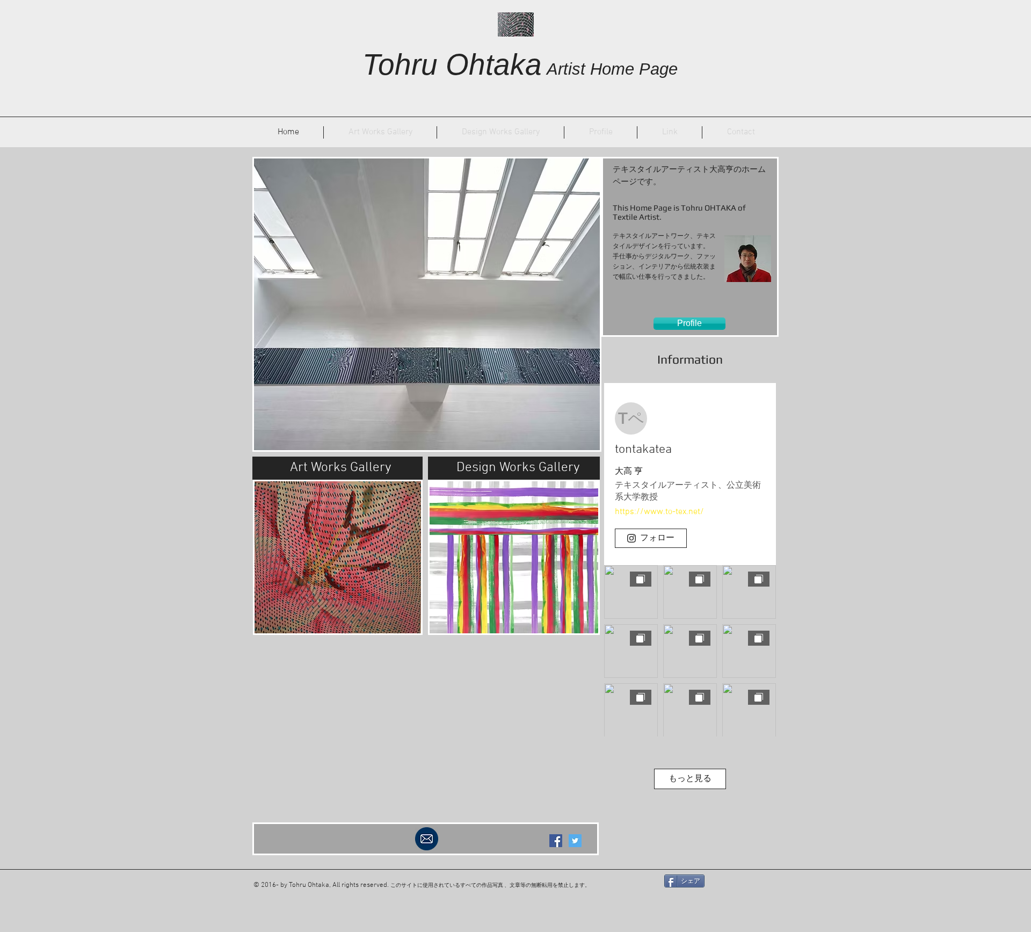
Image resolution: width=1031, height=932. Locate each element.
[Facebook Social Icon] (555, 840)
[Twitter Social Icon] (575, 840)
